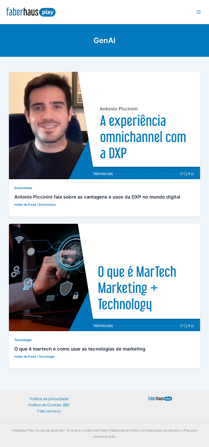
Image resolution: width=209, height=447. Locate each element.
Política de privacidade (49, 399)
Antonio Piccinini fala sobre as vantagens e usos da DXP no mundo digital (97, 197)
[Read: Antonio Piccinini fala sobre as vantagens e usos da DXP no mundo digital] (104, 125)
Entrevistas (23, 188)
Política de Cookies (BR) (49, 405)
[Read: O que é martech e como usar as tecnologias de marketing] (104, 277)
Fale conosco (49, 411)
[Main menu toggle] (198, 12)
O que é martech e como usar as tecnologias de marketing (79, 349)
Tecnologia (22, 340)
